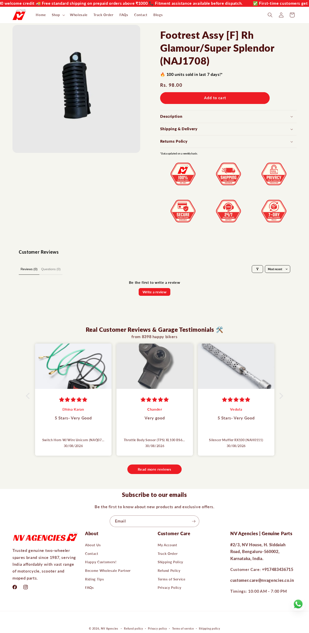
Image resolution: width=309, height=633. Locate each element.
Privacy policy (157, 628)
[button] (58, 15)
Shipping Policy (170, 562)
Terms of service (183, 628)
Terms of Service (171, 579)
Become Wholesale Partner (108, 570)
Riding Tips (94, 579)
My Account (167, 545)
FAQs (89, 587)
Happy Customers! (100, 562)
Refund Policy (169, 570)
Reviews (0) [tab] (29, 269)
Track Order (168, 553)
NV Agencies (109, 628)
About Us (93, 545)
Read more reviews (154, 469)
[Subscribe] (193, 521)
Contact (91, 553)
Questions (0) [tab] (51, 269)
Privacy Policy (169, 587)
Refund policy (133, 628)
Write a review (154, 292)
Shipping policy (209, 628)
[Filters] (257, 269)
